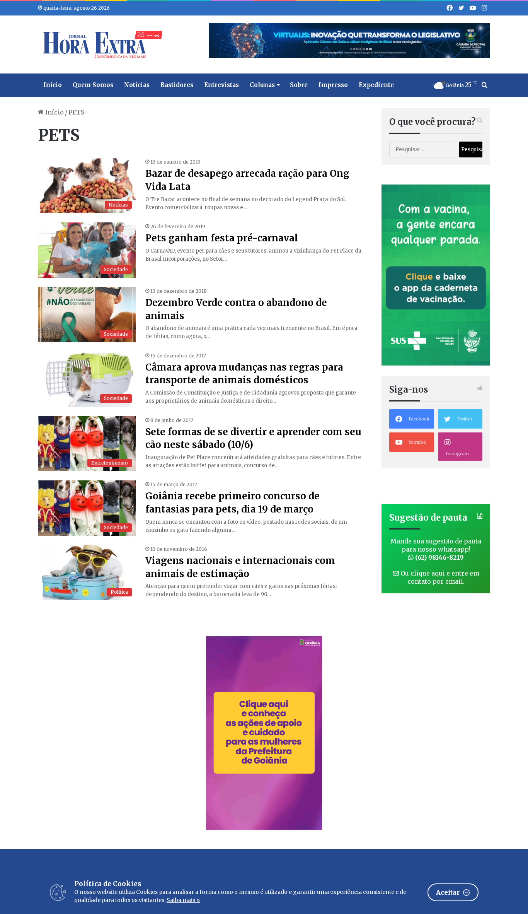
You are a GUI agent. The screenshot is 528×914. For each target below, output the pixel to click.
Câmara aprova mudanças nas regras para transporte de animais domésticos (244, 373)
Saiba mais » (183, 900)
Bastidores (176, 85)
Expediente (376, 85)
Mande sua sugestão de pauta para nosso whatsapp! (435, 549)
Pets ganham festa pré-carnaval (221, 238)
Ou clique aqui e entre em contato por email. (439, 577)
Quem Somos (93, 85)
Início (52, 85)
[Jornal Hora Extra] (101, 44)
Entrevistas (221, 85)
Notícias (137, 85)
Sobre (299, 85)
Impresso (333, 85)
